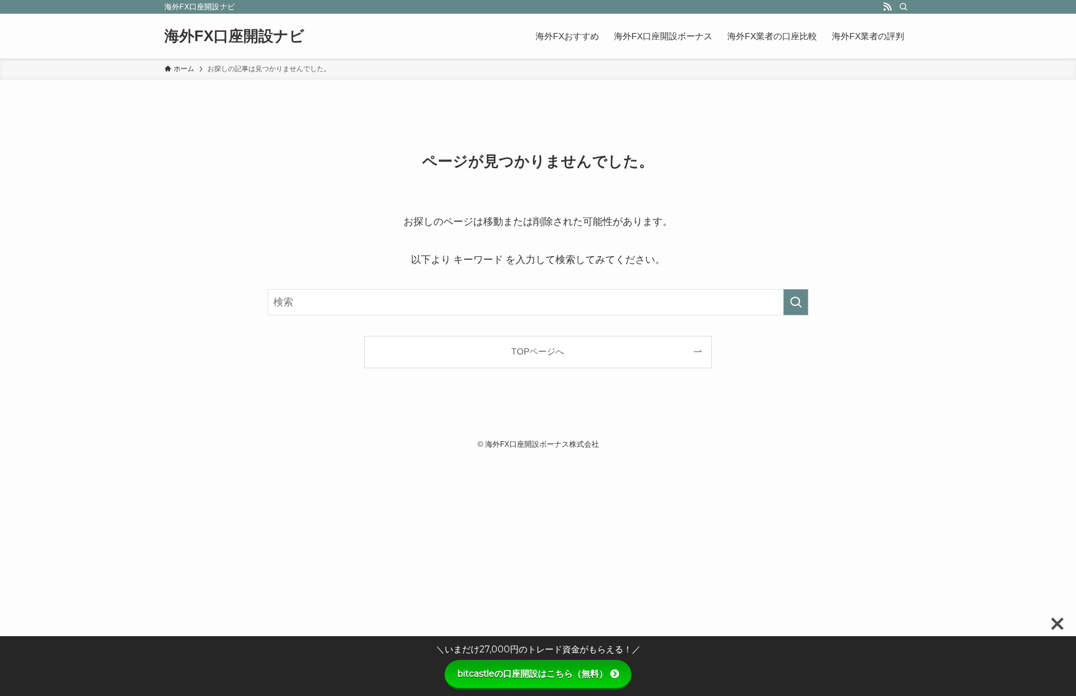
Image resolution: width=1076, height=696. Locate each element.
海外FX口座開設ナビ (234, 36)
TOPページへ (537, 351)
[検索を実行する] (795, 302)
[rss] (887, 7)
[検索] (903, 7)
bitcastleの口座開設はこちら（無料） (533, 673)
